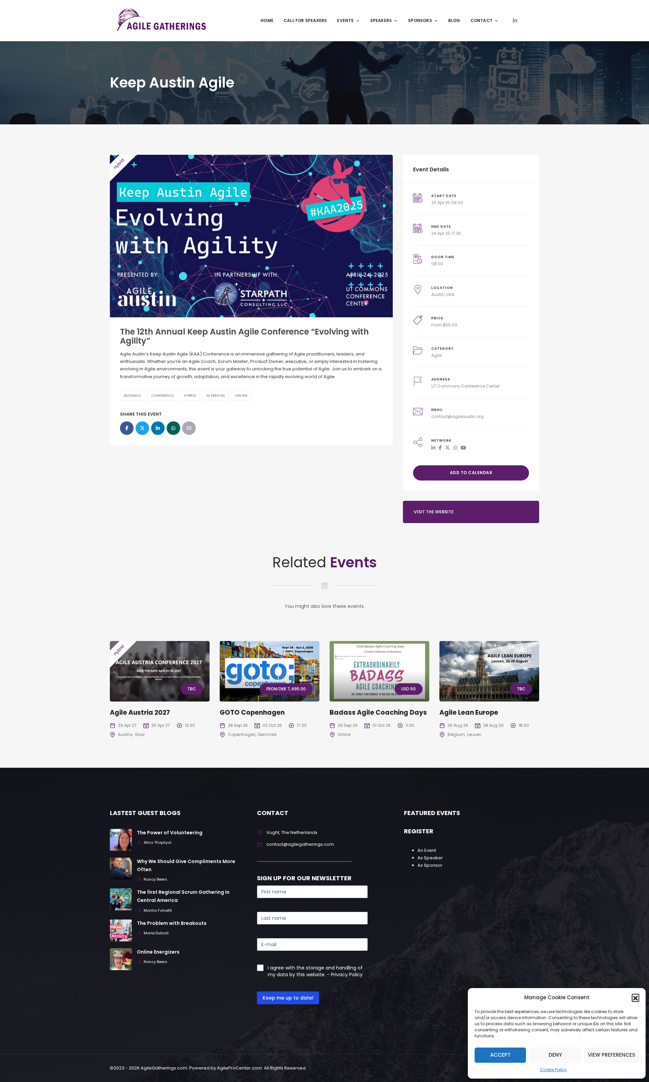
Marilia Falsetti (158, 910)
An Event (426, 850)
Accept (500, 1054)
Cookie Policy (553, 1070)
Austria (125, 734)
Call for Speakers (305, 20)
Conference (162, 395)
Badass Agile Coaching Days (378, 712)
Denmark (267, 734)
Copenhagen (242, 734)
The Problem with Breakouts (172, 923)
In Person (215, 395)
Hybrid (190, 395)
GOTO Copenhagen (252, 712)
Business (132, 395)
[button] (635, 997)
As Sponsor (429, 865)
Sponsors (420, 20)
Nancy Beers (155, 879)
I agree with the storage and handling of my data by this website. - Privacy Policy (315, 971)
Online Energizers (158, 952)
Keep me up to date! (288, 997)
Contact (481, 20)
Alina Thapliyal (157, 842)
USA (450, 294)
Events (345, 20)
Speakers (381, 20)
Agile (436, 355)
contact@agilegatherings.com (300, 844)
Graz (140, 734)
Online (241, 395)
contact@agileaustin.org (457, 416)
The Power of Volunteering (169, 832)
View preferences (611, 1054)
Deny (555, 1054)
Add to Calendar (471, 472)
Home (267, 20)
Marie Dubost (156, 933)
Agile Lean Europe (468, 712)
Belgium (456, 734)
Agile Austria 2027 (140, 712)
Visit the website (434, 512)
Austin (437, 294)
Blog (454, 20)
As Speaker (430, 858)
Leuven (474, 734)
